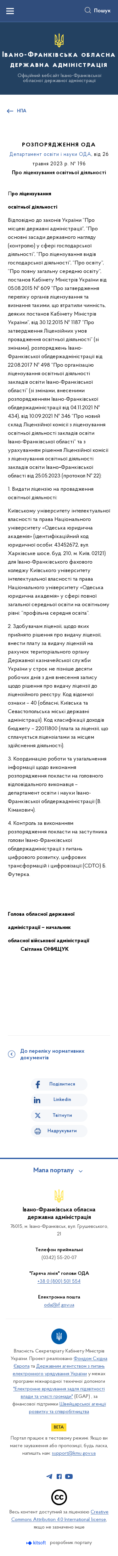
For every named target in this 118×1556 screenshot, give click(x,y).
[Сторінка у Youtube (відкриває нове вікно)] (69, 1476)
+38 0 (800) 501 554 (59, 1281)
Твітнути (62, 1115)
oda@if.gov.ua (59, 1305)
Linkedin (62, 1099)
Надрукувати (62, 1130)
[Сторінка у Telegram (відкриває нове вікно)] (49, 1476)
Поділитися (62, 1084)
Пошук (102, 11)
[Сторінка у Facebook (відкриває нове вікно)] (59, 1476)
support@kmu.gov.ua (74, 1453)
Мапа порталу (53, 1170)
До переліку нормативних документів (52, 1055)
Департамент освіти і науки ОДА (50, 154)
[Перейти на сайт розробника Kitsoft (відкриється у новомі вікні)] (36, 1543)
